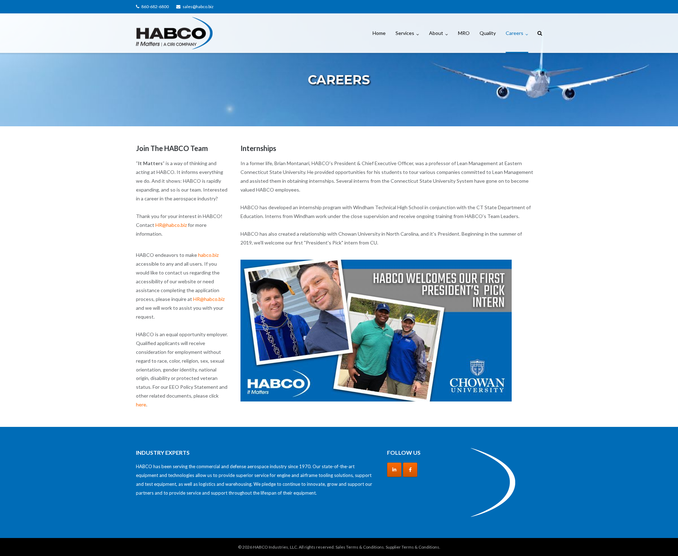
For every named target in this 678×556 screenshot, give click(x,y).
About (436, 33)
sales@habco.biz (198, 6)
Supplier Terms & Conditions (412, 547)
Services (405, 33)
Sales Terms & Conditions (359, 547)
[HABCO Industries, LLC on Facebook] (410, 470)
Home (379, 33)
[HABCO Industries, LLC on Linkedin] (394, 470)
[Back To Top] (660, 539)
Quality (488, 33)
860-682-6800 (155, 6)
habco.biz (208, 255)
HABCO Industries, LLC (275, 547)
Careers (514, 33)
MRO (464, 33)
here (141, 404)
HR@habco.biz (171, 225)
